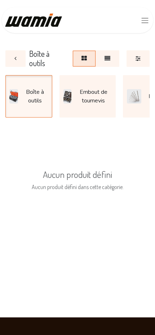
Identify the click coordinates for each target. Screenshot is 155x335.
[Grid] (84, 58)
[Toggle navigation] (145, 20)
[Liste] (107, 58)
